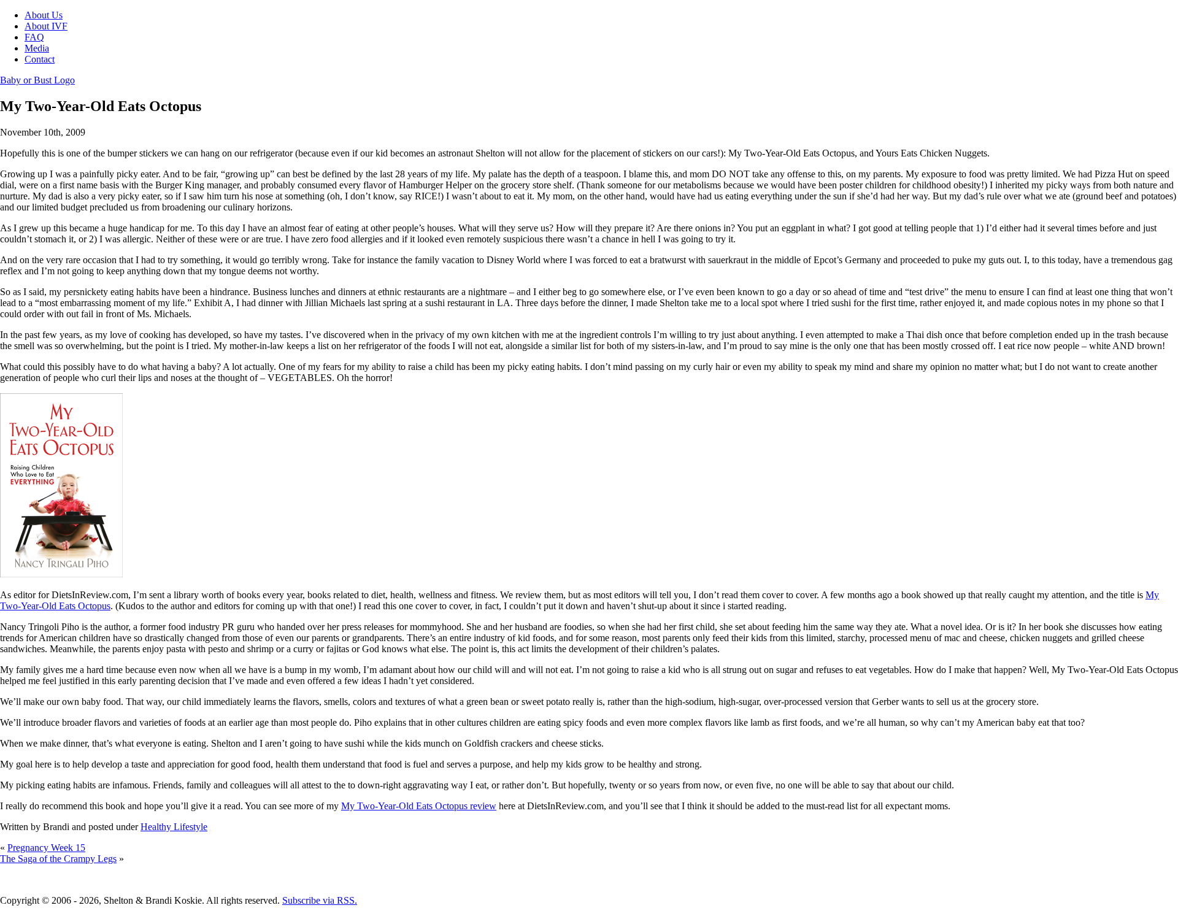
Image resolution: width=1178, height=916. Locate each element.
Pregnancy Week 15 (46, 847)
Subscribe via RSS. (319, 900)
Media (37, 48)
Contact (40, 59)
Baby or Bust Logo (37, 80)
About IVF (46, 26)
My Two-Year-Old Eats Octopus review (418, 806)
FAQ (34, 37)
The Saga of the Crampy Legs (58, 858)
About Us (44, 15)
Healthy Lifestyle (174, 827)
